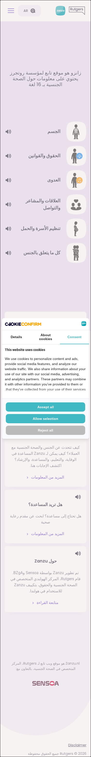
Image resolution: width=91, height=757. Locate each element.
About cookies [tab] (45, 337)
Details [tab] (16, 337)
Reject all (45, 430)
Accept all (45, 407)
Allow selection (45, 419)
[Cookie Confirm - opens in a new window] (23, 324)
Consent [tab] (74, 337)
